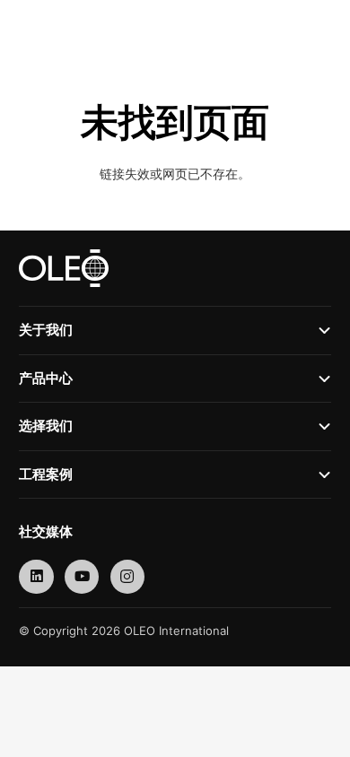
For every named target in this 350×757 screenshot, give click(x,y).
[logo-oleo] (52, 27)
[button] (288, 27)
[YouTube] (82, 577)
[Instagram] (127, 577)
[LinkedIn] (36, 577)
